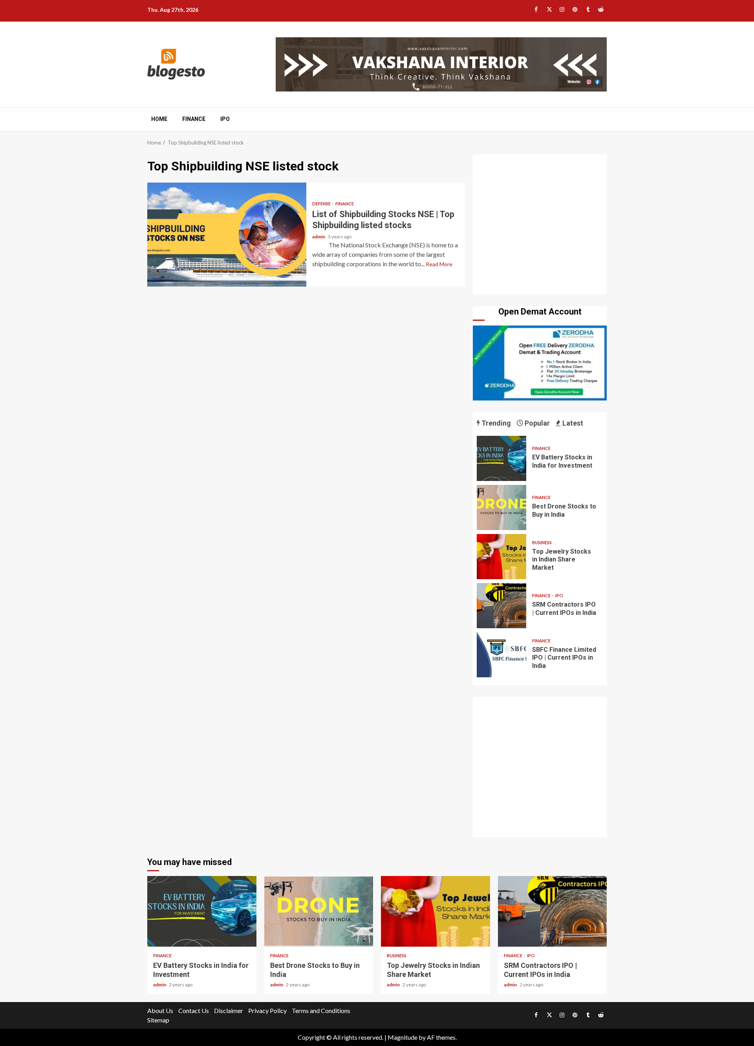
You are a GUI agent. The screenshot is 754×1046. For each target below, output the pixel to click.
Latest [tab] (572, 423)
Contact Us (193, 1010)
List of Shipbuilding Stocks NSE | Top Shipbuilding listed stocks (226, 235)
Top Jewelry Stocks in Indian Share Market (501, 556)
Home (159, 119)
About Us (160, 1010)
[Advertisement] (540, 226)
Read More (439, 264)
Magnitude (402, 1037)
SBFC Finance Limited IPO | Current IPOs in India (501, 654)
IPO (225, 119)
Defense (321, 203)
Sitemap (158, 1020)
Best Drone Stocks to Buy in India (501, 507)
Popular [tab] (536, 423)
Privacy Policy (267, 1010)
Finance (193, 119)
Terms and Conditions (321, 1010)
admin (319, 237)
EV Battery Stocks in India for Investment (501, 458)
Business (542, 542)
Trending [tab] (495, 423)
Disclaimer (228, 1010)
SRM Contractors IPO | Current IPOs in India (501, 605)
